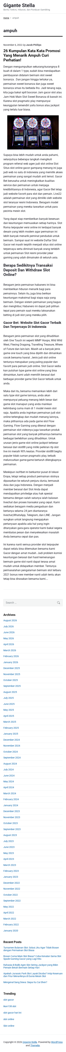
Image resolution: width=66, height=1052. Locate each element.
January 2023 (10, 876)
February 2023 (11, 871)
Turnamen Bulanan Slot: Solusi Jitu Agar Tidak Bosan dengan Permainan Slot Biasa (31, 949)
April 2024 (8, 787)
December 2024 (11, 739)
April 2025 (8, 716)
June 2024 (9, 775)
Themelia (35, 1045)
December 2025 (11, 668)
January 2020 (10, 930)
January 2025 (10, 733)
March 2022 (9, 918)
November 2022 (11, 888)
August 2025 (10, 692)
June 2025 (9, 704)
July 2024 (8, 769)
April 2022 (8, 912)
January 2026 (10, 662)
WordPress (57, 1042)
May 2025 (8, 710)
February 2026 (11, 656)
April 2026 (8, 644)
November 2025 (11, 674)
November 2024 (11, 745)
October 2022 (10, 894)
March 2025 (9, 721)
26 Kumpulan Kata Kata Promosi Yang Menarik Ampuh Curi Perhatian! (31, 55)
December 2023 (11, 811)
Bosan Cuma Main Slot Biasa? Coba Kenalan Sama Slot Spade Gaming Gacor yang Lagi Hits (32, 957)
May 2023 (8, 853)
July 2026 (8, 626)
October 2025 (10, 680)
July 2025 (8, 698)
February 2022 (11, 924)
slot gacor (8, 999)
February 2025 (11, 727)
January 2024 (10, 805)
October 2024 (10, 751)
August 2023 (10, 835)
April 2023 (8, 859)
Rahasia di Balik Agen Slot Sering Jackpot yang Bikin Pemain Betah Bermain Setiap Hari (30, 966)
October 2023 (10, 823)
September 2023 (12, 829)
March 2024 (9, 793)
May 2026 (8, 638)
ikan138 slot (9, 1006)
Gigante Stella (30, 1042)
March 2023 (9, 865)
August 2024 (10, 763)
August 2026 (10, 620)
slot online (8, 1019)
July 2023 (8, 841)
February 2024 (11, 799)
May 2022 (8, 906)
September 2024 (12, 757)
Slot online (8, 1025)
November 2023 (11, 817)
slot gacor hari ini (12, 1012)
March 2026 (9, 650)
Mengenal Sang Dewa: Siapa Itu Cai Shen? (25, 982)
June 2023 (9, 847)
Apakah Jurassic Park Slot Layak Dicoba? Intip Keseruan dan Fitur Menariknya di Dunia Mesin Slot (33, 975)
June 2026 (9, 632)
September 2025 (12, 686)
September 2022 (12, 900)
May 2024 (8, 781)
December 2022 (11, 883)
